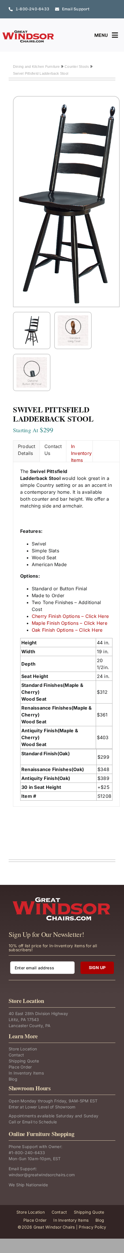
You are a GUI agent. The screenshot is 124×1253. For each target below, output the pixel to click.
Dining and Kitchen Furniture (37, 67)
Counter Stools (77, 67)
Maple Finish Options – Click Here (69, 623)
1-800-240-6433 (28, 1152)
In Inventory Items (81, 452)
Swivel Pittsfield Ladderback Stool (40, 74)
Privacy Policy (92, 1227)
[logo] (28, 32)
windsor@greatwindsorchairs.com (42, 1174)
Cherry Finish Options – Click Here (70, 616)
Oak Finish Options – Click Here (67, 630)
